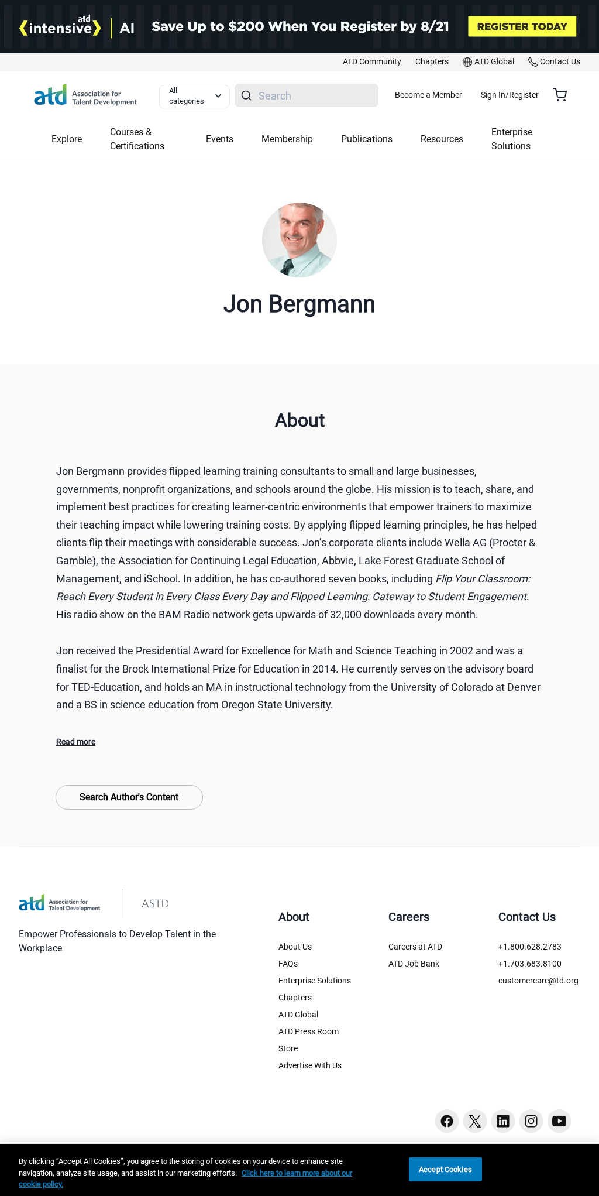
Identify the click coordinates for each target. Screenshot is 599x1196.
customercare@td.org (538, 980)
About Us (295, 946)
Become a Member (428, 95)
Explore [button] (66, 139)
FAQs (288, 963)
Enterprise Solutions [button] (511, 139)
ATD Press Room (308, 1031)
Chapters (295, 997)
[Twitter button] (475, 1121)
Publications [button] (367, 139)
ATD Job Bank (413, 963)
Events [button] (219, 139)
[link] (372, 62)
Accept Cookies (445, 1168)
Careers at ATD (415, 946)
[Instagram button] (531, 1121)
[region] (299, 1170)
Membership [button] (287, 139)
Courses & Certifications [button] (137, 139)
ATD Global (298, 1014)
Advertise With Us (310, 1065)
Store (288, 1048)
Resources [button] (442, 139)
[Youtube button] (559, 1121)
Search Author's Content (129, 797)
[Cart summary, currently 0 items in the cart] (564, 95)
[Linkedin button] (503, 1121)
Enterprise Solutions (314, 980)
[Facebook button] (447, 1121)
